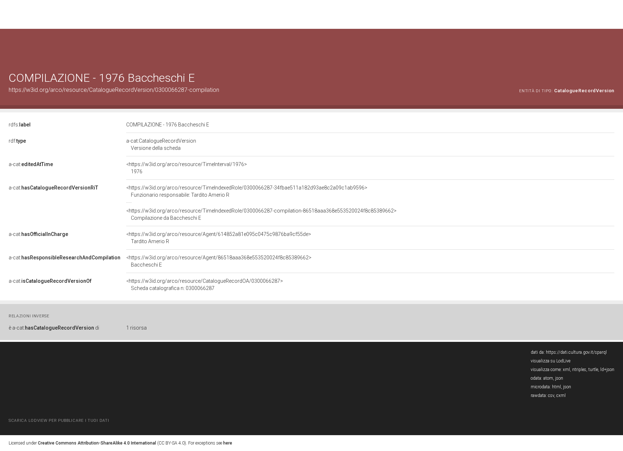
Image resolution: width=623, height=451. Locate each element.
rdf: (17, 141)
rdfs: (20, 125)
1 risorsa (136, 328)
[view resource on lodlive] (610, 47)
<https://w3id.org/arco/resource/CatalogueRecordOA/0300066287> (204, 284)
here (227, 443)
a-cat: (31, 164)
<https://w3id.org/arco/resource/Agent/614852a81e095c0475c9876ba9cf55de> (218, 237)
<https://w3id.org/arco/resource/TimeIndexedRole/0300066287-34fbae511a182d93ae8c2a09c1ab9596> (246, 191)
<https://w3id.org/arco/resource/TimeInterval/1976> (186, 167)
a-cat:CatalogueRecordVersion (161, 144)
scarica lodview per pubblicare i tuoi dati (59, 420)
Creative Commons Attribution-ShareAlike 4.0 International (97, 443)
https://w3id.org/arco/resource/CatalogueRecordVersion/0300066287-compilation (114, 89)
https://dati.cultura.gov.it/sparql (576, 352)
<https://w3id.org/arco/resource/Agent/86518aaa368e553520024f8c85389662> (219, 261)
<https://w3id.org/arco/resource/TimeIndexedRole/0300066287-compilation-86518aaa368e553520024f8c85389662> (261, 214)
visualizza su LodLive (550, 360)
